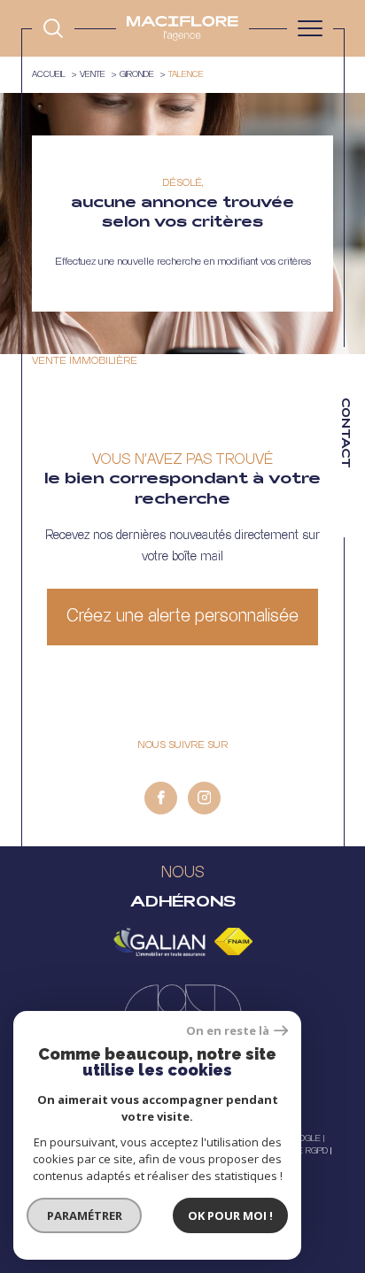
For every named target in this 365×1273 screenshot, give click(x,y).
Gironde (137, 74)
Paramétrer (84, 1215)
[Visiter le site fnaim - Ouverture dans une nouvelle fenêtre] (233, 941)
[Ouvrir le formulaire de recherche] (53, 28)
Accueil (49, 74)
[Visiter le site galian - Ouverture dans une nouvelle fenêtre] (159, 942)
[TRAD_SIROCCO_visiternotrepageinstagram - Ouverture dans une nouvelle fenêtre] (204, 798)
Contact (344, 432)
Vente (92, 74)
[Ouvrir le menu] (310, 28)
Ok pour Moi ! (230, 1215)
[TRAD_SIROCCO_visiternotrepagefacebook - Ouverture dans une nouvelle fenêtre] (160, 798)
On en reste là (227, 1031)
